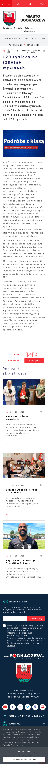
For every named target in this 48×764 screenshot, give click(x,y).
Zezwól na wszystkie (24, 759)
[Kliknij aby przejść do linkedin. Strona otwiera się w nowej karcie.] (35, 707)
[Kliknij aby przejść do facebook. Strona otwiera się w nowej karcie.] (13, 707)
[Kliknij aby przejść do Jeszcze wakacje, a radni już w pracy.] (24, 466)
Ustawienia (23, 751)
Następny (33, 45)
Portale (18, 28)
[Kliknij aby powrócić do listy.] (24, 45)
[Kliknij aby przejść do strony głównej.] (18, 3)
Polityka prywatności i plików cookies (23, 644)
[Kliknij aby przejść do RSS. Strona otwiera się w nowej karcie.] (44, 51)
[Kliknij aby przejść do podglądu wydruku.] (35, 354)
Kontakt (7, 28)
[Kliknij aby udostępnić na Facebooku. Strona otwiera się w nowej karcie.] (30, 354)
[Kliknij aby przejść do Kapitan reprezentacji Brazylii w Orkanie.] (24, 536)
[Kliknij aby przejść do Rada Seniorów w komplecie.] (24, 392)
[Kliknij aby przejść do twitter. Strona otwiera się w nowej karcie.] (28, 707)
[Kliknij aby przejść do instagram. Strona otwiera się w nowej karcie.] (20, 707)
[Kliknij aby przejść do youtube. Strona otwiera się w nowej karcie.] (5, 707)
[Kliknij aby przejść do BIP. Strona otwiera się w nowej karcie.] (43, 707)
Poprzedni (15, 45)
